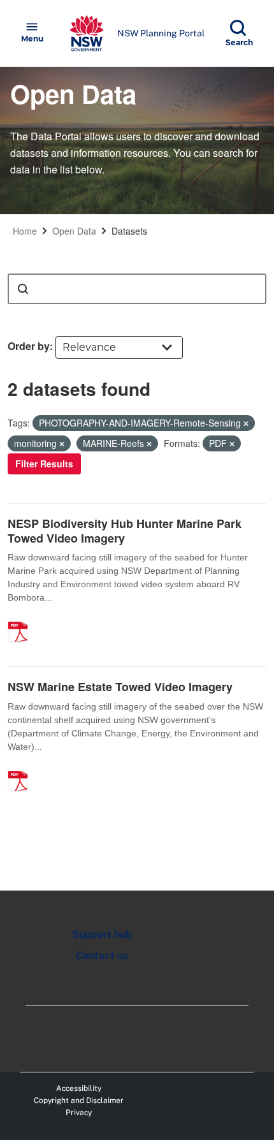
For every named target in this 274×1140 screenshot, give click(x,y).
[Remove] (246, 423)
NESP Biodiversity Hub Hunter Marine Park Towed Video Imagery (125, 530)
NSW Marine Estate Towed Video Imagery (120, 686)
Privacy (79, 1112)
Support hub (102, 934)
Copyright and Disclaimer (79, 1100)
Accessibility (78, 1088)
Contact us (102, 955)
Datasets (129, 230)
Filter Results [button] (44, 463)
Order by (29, 346)
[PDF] (22, 618)
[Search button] (23, 289)
